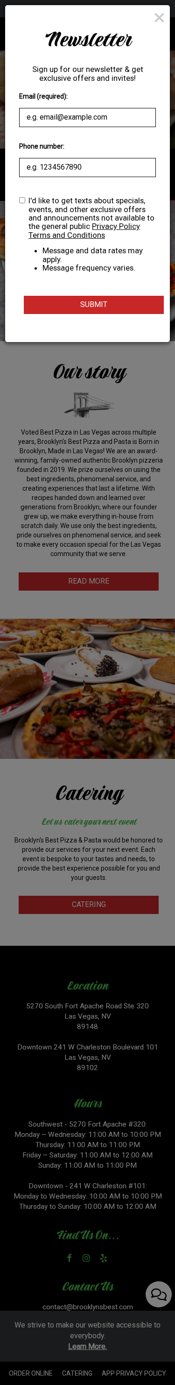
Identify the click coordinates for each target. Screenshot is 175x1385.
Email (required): (43, 96)
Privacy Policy (116, 226)
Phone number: (41, 146)
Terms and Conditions (66, 235)
